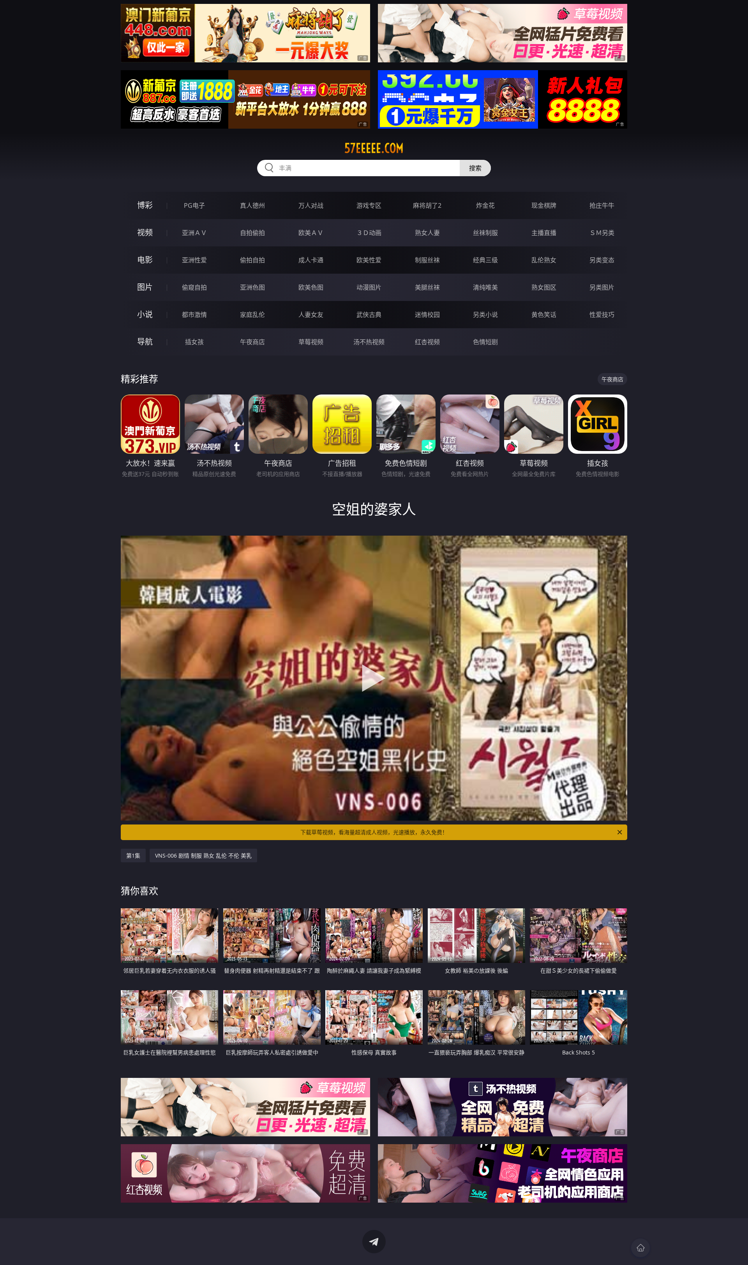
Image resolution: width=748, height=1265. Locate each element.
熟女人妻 (427, 232)
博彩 (145, 205)
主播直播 (543, 232)
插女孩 (194, 342)
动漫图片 (368, 287)
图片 (145, 287)
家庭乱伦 (252, 314)
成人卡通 (310, 260)
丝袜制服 (485, 232)
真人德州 (252, 205)
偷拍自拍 (252, 260)
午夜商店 (252, 342)
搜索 (475, 168)
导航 (145, 341)
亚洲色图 (252, 287)
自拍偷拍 (252, 232)
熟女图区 (543, 287)
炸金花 (485, 205)
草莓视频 (310, 342)
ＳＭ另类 (601, 232)
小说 (145, 314)
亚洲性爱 (194, 260)
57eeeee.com (374, 148)
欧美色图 (310, 287)
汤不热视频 (369, 342)
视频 (145, 232)
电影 (145, 260)
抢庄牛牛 (601, 205)
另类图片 (601, 287)
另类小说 (485, 314)
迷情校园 (427, 314)
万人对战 (310, 205)
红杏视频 (427, 342)
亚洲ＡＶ (194, 232)
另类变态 (601, 260)
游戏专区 (368, 205)
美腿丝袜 (427, 287)
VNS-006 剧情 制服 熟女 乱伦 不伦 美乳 (203, 855)
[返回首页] (640, 1247)
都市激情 (194, 314)
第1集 (133, 855)
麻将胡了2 (427, 205)
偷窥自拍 (194, 287)
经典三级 (485, 260)
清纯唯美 (485, 287)
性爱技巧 (601, 314)
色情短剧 (485, 342)
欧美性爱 (368, 260)
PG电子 (194, 205)
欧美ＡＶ (310, 232)
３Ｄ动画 (368, 232)
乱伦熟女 (543, 260)
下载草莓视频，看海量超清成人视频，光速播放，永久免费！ (374, 832)
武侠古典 (368, 314)
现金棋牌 (543, 205)
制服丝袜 (427, 260)
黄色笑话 (543, 314)
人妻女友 (310, 314)
